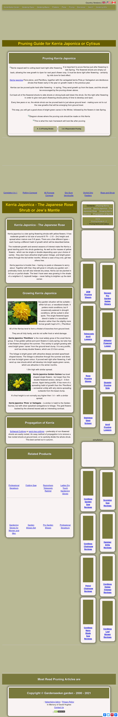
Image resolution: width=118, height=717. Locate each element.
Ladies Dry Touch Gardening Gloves (65, 489)
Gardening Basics (43, 7)
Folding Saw (31, 485)
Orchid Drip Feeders (88, 194)
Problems (55, 7)
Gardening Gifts (101, 7)
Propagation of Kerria (102, 214)
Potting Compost (30, 192)
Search (90, 7)
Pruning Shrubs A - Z (99, 221)
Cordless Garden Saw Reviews (88, 503)
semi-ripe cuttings (36, 431)
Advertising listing (52, 701)
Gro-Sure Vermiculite (68, 194)
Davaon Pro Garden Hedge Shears (107, 298)
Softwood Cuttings (18, 431)
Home (98, 219)
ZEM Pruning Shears (88, 294)
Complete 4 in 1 (10, 192)
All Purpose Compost (49, 194)
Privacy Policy (68, 701)
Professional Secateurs (14, 486)
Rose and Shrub (107, 192)
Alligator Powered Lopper (108, 343)
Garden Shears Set (31, 526)
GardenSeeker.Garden (11, 7)
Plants (64, 7)
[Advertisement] (59, 24)
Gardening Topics (28, 7)
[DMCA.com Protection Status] (59, 711)
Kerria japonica (16, 79)
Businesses (81, 7)
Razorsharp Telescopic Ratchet (48, 488)
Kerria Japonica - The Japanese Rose (97, 210)
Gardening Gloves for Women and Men (14, 529)
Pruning (71, 7)
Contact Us (59, 707)
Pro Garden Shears (48, 526)
